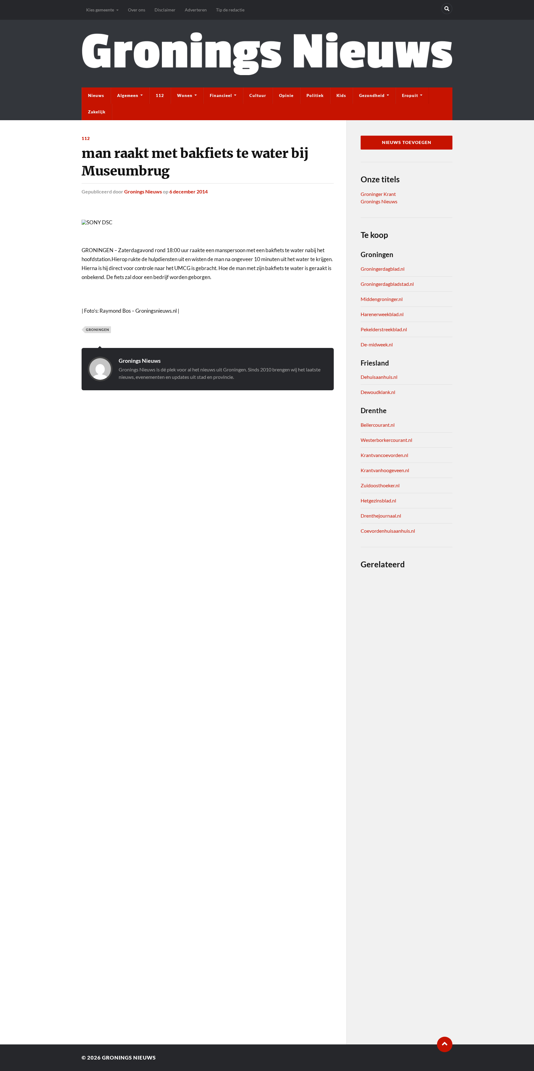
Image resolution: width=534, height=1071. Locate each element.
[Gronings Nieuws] (267, 53)
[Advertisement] (208, 430)
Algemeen (127, 95)
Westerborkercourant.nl (386, 440)
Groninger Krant (378, 194)
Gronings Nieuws (143, 191)
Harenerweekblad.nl (382, 314)
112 (160, 95)
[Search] (446, 8)
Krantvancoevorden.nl (384, 455)
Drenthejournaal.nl (381, 516)
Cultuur (257, 95)
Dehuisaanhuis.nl (379, 377)
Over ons (136, 9)
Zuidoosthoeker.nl (380, 485)
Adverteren (196, 9)
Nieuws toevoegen (406, 142)
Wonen (185, 95)
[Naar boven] (444, 1044)
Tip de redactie (230, 9)
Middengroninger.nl (382, 299)
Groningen (97, 330)
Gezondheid (372, 95)
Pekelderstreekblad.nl (384, 329)
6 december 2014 (188, 191)
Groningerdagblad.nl (383, 269)
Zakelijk (96, 111)
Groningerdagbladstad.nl (387, 284)
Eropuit (410, 95)
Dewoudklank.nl (378, 392)
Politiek (315, 95)
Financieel (221, 95)
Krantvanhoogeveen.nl (385, 470)
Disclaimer (165, 9)
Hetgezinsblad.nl (378, 500)
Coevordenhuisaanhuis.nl (388, 531)
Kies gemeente (100, 9)
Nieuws (96, 95)
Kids (341, 95)
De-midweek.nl (377, 344)
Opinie (286, 95)
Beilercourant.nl (378, 425)
